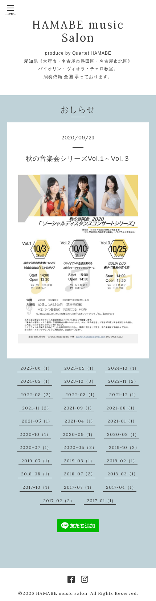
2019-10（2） (124, 447)
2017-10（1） (37, 487)
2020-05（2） (80, 447)
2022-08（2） (36, 394)
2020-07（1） (36, 447)
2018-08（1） (36, 473)
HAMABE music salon (61, 593)
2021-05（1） (37, 421)
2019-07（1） (36, 460)
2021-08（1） (121, 408)
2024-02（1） (36, 381)
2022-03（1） (81, 394)
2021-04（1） (80, 421)
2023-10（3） (80, 381)
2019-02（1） (122, 460)
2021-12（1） (124, 394)
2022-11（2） (123, 381)
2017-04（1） (121, 487)
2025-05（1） (80, 368)
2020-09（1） (79, 434)
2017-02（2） (59, 500)
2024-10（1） (123, 368)
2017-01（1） (101, 500)
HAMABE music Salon (78, 31)
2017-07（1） (79, 487)
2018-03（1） (122, 473)
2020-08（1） (123, 434)
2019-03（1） (79, 460)
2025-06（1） (36, 368)
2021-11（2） (37, 408)
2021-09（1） (78, 408)
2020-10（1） (35, 434)
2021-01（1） (122, 421)
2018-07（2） (79, 473)
